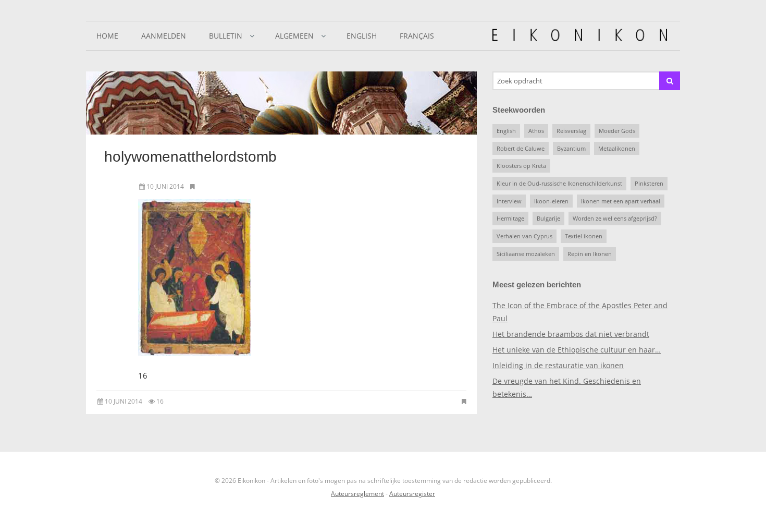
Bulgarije (548, 218)
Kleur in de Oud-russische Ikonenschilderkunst (559, 183)
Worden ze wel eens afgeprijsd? (615, 218)
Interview (509, 201)
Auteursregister (412, 493)
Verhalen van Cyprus (524, 236)
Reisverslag (571, 131)
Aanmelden (163, 36)
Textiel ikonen (583, 236)
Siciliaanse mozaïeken (526, 254)
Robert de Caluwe (521, 148)
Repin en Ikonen (589, 254)
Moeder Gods (617, 131)
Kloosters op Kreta (521, 165)
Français (417, 36)
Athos (536, 131)
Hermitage (510, 218)
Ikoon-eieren (551, 201)
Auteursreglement (357, 493)
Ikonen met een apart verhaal (620, 201)
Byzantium (571, 148)
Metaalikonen (616, 148)
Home (107, 36)
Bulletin (225, 36)
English (362, 36)
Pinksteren (649, 183)
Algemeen (294, 36)
